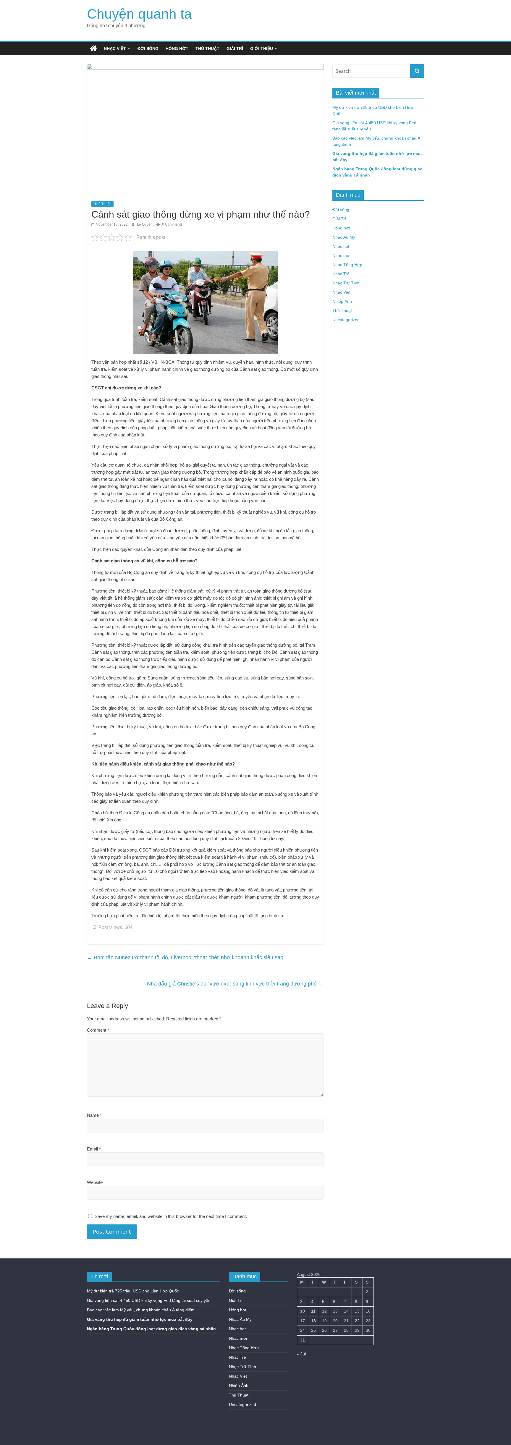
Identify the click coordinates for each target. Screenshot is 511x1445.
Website (95, 1182)
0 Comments (171, 224)
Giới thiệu (261, 48)
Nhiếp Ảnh (342, 301)
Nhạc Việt (115, 48)
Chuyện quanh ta (139, 14)
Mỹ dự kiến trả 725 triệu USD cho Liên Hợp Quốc (133, 1291)
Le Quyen (145, 224)
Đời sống (148, 48)
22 (357, 1320)
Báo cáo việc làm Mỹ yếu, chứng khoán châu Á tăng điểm (141, 1310)
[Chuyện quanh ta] (93, 48)
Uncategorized (346, 319)
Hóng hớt (177, 48)
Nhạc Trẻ (341, 273)
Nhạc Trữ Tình (346, 283)
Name (94, 1115)
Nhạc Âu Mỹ (343, 237)
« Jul (301, 1354)
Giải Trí (235, 48)
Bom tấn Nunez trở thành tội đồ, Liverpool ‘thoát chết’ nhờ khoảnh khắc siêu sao (185, 957)
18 (313, 1320)
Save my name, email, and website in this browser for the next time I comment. (171, 1216)
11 (313, 1311)
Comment (98, 1030)
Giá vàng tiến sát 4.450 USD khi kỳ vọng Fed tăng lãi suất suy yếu (149, 1300)
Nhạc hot (340, 246)
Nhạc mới (341, 255)
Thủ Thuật (207, 48)
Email (94, 1148)
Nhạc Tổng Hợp (347, 264)
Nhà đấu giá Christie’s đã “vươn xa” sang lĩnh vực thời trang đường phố (235, 984)
